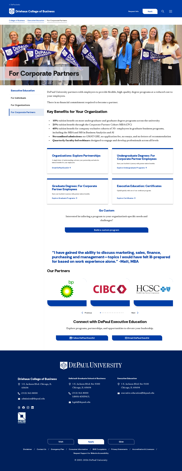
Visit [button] (60, 441)
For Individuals (18, 97)
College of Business (17, 20)
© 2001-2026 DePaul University (91, 460)
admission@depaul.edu (33, 399)
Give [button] (121, 441)
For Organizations (20, 105)
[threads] (19, 407)
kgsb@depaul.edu (81, 402)
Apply (150, 11)
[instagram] (28, 407)
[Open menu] (171, 11)
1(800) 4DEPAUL (81, 397)
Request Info (133, 11)
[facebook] (23, 407)
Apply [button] (91, 441)
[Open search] (163, 11)
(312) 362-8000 (29, 393)
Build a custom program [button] (106, 230)
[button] (65, 168)
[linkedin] (32, 407)
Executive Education (36, 20)
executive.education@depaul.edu (137, 393)
